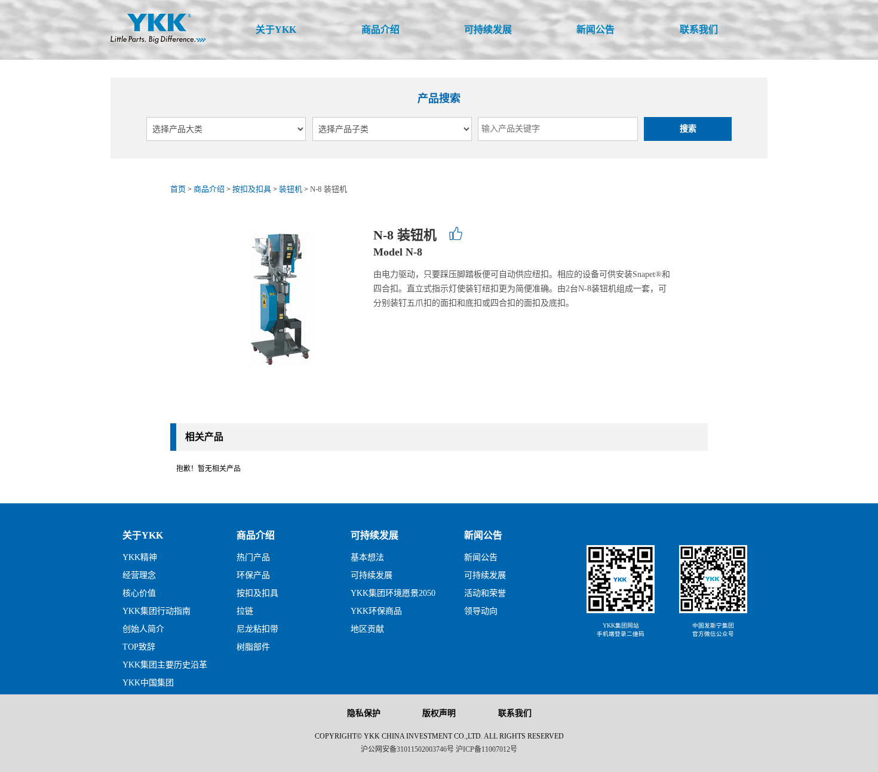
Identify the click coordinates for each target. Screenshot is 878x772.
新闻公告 (483, 535)
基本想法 (367, 557)
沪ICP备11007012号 (486, 749)
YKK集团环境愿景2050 (393, 593)
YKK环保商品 (376, 611)
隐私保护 (363, 713)
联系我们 (515, 713)
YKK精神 (139, 557)
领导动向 (481, 611)
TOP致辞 (138, 646)
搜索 (688, 128)
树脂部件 (253, 646)
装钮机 (290, 188)
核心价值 (139, 593)
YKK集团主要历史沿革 (164, 664)
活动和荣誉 (485, 593)
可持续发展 (374, 535)
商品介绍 (209, 188)
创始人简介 (143, 629)
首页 (178, 188)
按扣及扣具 (251, 188)
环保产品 (253, 575)
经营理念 (139, 575)
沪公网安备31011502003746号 (407, 749)
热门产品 (253, 557)
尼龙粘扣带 (257, 629)
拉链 (245, 611)
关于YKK (142, 535)
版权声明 (439, 713)
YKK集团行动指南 (156, 611)
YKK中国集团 (148, 682)
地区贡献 (367, 629)
